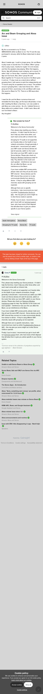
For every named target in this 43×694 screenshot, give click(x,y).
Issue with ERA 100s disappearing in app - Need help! (21, 424)
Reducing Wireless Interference (21, 157)
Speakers (5, 429)
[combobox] (21, 18)
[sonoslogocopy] (21, 4)
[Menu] (4, 4)
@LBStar (16, 124)
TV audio (32, 225)
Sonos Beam (22, 220)
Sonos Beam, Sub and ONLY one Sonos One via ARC (20, 370)
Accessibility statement (34, 443)
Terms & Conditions (7, 443)
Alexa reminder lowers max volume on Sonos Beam (20, 399)
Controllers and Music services (12, 387)
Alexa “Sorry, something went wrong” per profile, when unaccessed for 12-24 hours (21, 392)
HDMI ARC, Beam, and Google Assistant (16, 405)
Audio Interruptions (9, 220)
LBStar (7, 46)
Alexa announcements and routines (14, 418)
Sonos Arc (23, 225)
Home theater (7, 24)
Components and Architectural (12, 381)
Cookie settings (20, 443)
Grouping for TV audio (10, 225)
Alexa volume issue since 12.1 (12, 411)
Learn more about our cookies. (21, 680)
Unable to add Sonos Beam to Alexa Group (17, 364)
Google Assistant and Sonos (11, 408)
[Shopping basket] (39, 4)
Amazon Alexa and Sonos (10, 367)
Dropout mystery (8, 379)
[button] (2, 13)
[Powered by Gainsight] (21, 438)
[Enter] (3, 18)
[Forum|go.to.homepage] (17, 12)
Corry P (7, 273)
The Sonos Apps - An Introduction (14, 385)
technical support (30, 202)
